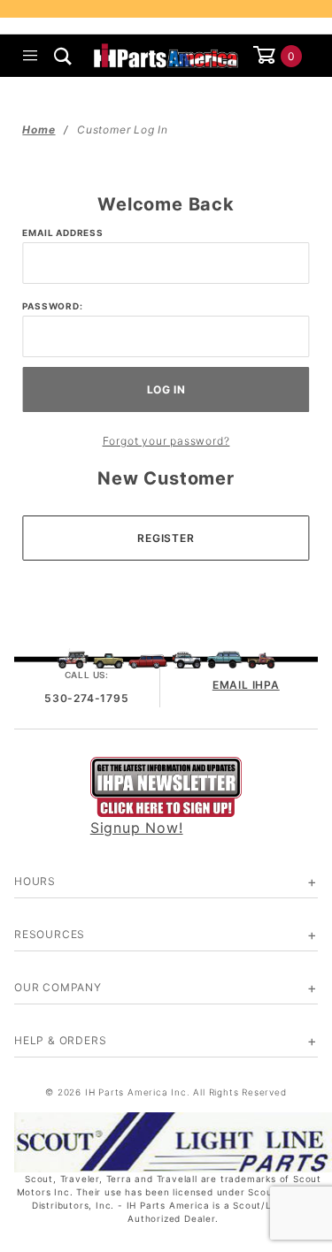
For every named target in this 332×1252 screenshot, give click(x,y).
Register (165, 538)
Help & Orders (60, 1040)
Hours (35, 881)
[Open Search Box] (63, 56)
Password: (52, 306)
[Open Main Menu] (30, 56)
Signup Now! (136, 827)
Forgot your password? (166, 440)
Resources (49, 934)
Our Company (58, 987)
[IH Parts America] (166, 54)
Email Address (62, 232)
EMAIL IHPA (246, 684)
